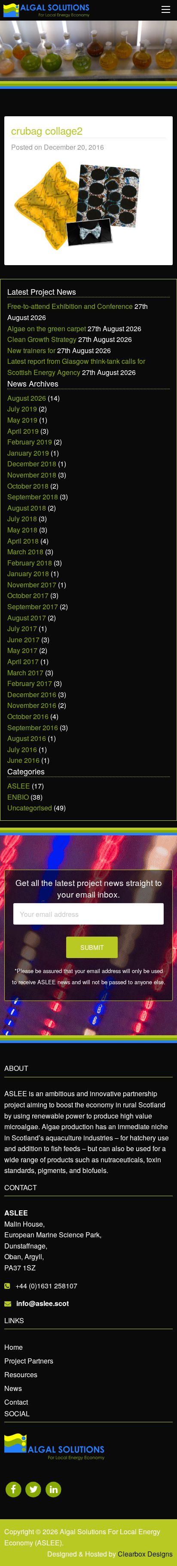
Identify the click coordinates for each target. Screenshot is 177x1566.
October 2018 (28, 486)
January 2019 (28, 453)
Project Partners (28, 1361)
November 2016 (31, 705)
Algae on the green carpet (46, 328)
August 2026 (26, 398)
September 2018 (32, 497)
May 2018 (22, 530)
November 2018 (31, 475)
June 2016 (23, 760)
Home (13, 1347)
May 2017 (22, 650)
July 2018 (22, 518)
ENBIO (18, 797)
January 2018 (28, 573)
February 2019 (29, 442)
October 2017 (28, 595)
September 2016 (32, 727)
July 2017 (22, 628)
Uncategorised (29, 808)
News (13, 1388)
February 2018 (29, 563)
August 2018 (26, 508)
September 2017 (32, 606)
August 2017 (26, 618)
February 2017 (29, 683)
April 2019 (23, 431)
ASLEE (18, 786)
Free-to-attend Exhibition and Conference (70, 306)
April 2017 (23, 661)
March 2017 (25, 672)
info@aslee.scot (42, 1303)
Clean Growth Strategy (41, 339)
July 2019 (22, 409)
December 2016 (31, 694)
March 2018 (25, 551)
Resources (20, 1374)
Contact (16, 1402)
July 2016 (22, 749)
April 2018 (23, 541)
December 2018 (31, 464)
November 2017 (31, 585)
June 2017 (23, 639)
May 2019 (22, 420)
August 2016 (26, 738)
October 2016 (28, 716)
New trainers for (31, 350)
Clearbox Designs (145, 1554)
